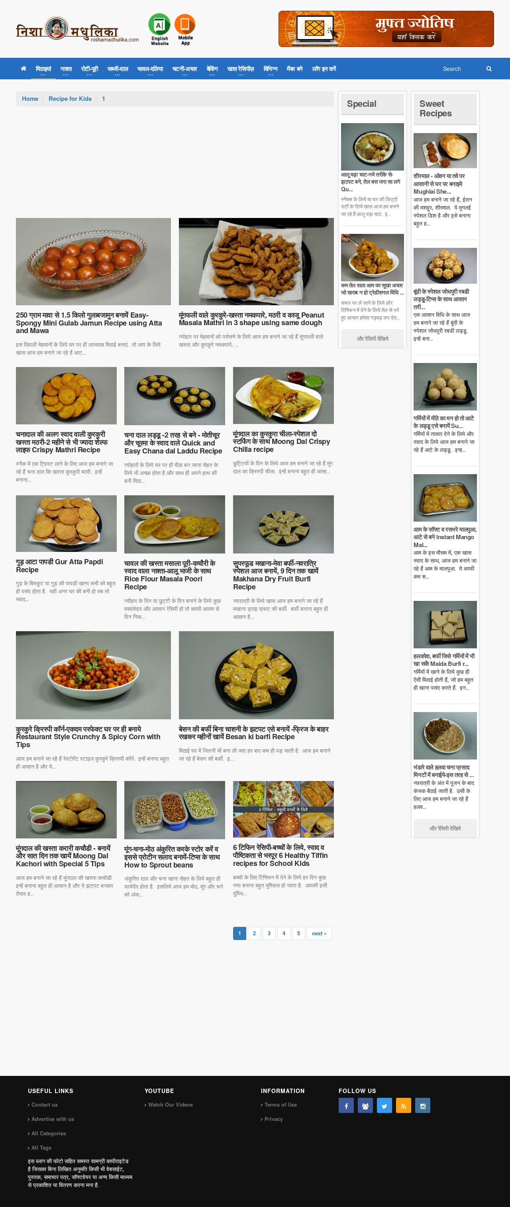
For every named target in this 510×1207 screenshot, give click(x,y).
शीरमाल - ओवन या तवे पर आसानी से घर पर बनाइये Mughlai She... (439, 183)
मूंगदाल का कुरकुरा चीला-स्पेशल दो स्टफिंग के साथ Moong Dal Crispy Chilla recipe (281, 441)
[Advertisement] (175, 166)
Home (30, 98)
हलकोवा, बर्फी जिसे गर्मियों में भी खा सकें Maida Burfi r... (444, 660)
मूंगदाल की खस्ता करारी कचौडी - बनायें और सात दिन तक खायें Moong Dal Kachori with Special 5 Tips (63, 856)
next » (319, 933)
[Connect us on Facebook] (346, 1105)
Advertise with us (52, 1119)
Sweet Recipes (435, 108)
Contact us (44, 1104)
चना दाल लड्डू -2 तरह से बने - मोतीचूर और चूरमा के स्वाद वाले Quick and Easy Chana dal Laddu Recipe (173, 443)
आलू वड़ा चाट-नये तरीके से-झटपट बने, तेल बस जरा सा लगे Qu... (370, 181)
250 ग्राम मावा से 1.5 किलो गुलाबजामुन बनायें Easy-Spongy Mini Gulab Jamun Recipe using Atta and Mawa (89, 323)
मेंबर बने (295, 68)
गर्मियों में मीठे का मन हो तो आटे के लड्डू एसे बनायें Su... (444, 422)
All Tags (41, 1147)
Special (361, 103)
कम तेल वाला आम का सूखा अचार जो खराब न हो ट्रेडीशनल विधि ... (372, 288)
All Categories (48, 1133)
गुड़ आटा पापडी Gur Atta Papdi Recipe (59, 565)
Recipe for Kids (70, 98)
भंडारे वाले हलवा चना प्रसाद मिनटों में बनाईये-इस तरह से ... (444, 771)
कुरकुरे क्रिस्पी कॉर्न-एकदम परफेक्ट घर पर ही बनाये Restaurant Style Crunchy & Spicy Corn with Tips (88, 737)
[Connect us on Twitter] (384, 1105)
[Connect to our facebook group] (365, 1105)
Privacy (274, 1119)
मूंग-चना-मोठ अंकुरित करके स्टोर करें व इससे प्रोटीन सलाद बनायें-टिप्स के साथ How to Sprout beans (172, 857)
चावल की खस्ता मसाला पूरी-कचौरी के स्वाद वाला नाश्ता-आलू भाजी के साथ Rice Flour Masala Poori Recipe (169, 575)
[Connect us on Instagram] (422, 1105)
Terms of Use (281, 1104)
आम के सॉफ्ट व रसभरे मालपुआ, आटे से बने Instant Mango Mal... (445, 537)
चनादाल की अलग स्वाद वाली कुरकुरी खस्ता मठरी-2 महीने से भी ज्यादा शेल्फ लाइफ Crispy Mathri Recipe (62, 442)
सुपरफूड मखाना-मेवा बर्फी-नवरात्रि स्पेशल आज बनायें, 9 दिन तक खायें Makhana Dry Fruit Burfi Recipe (275, 575)
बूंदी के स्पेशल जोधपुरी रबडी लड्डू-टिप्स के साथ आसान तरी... (441, 299)
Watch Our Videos (170, 1104)
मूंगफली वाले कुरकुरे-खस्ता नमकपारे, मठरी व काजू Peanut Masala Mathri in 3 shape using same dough (251, 319)
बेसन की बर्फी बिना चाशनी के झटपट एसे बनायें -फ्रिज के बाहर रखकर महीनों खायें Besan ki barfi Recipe (253, 733)
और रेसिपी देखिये (372, 338)
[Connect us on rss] (403, 1105)
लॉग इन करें (324, 68)
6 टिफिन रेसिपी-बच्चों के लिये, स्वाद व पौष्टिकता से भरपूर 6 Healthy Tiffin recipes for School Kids (280, 855)
